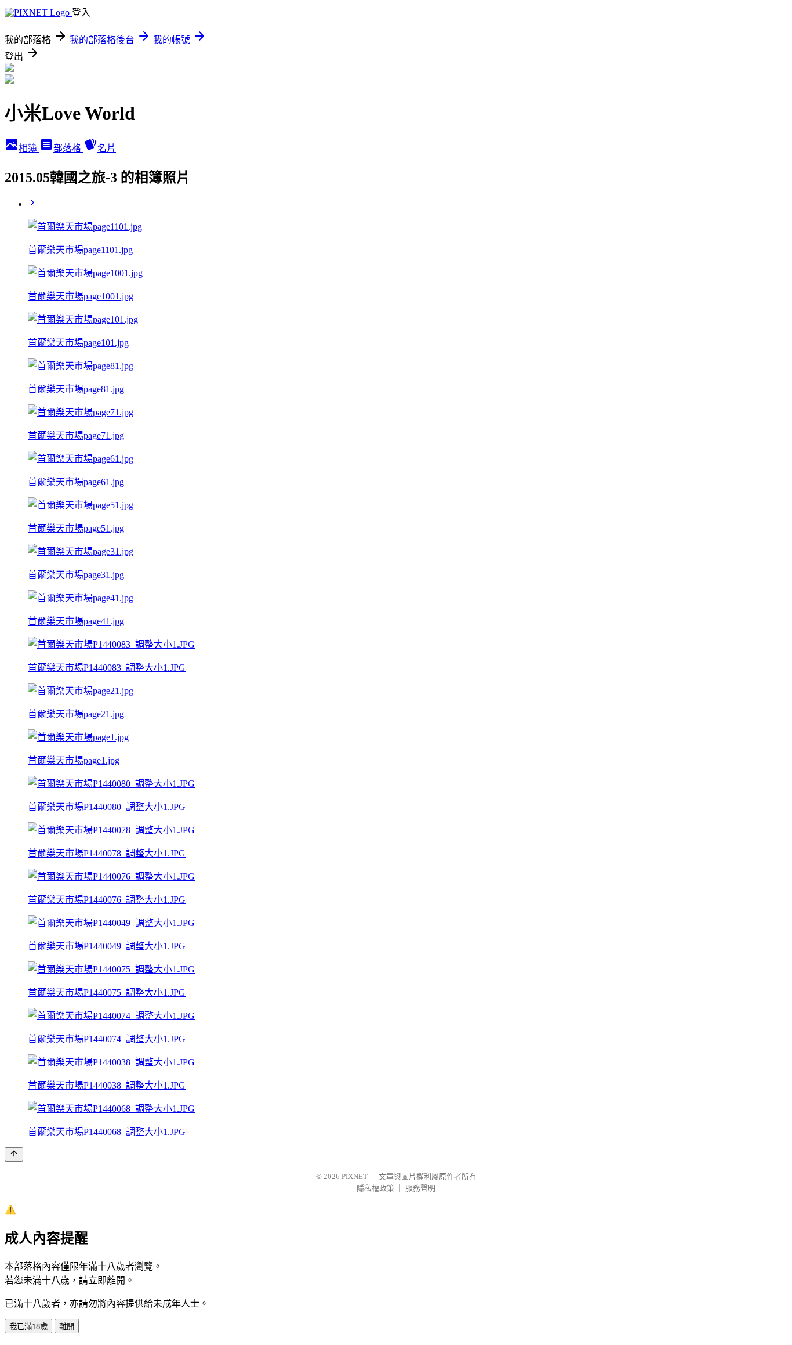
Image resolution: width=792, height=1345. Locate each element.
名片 (106, 148)
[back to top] (14, 1154)
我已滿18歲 (28, 1326)
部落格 (68, 148)
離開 (66, 1326)
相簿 (29, 148)
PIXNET (354, 1176)
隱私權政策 (375, 1188)
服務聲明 (420, 1188)
